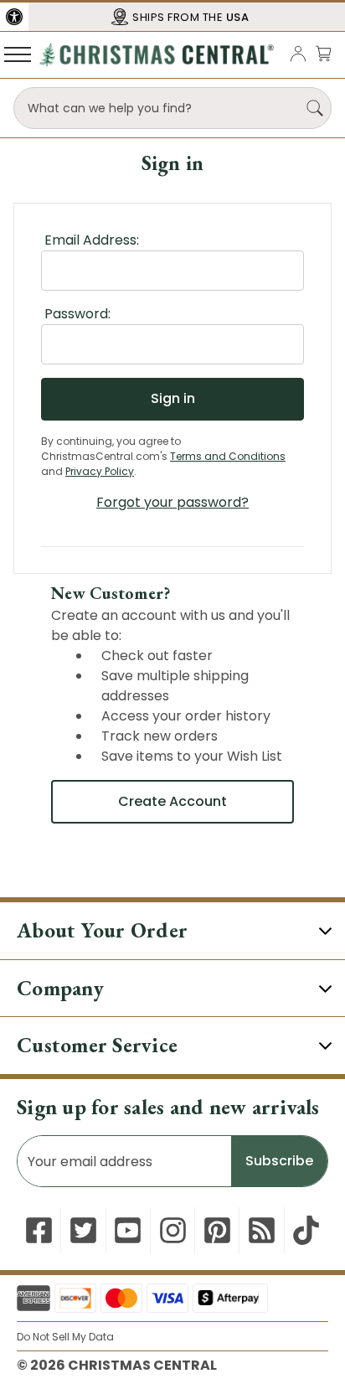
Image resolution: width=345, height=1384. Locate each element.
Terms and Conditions (228, 456)
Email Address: (91, 240)
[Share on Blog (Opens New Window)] (261, 1230)
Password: (77, 313)
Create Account (172, 801)
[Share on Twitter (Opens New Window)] (83, 1230)
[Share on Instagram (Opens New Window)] (173, 1230)
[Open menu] (17, 53)
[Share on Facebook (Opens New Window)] (39, 1230)
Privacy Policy (99, 471)
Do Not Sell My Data (65, 1337)
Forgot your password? (172, 502)
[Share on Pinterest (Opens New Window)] (217, 1230)
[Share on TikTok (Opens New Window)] (306, 1230)
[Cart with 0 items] (323, 53)
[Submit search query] (315, 108)
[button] (14, 16)
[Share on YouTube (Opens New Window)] (127, 1230)
